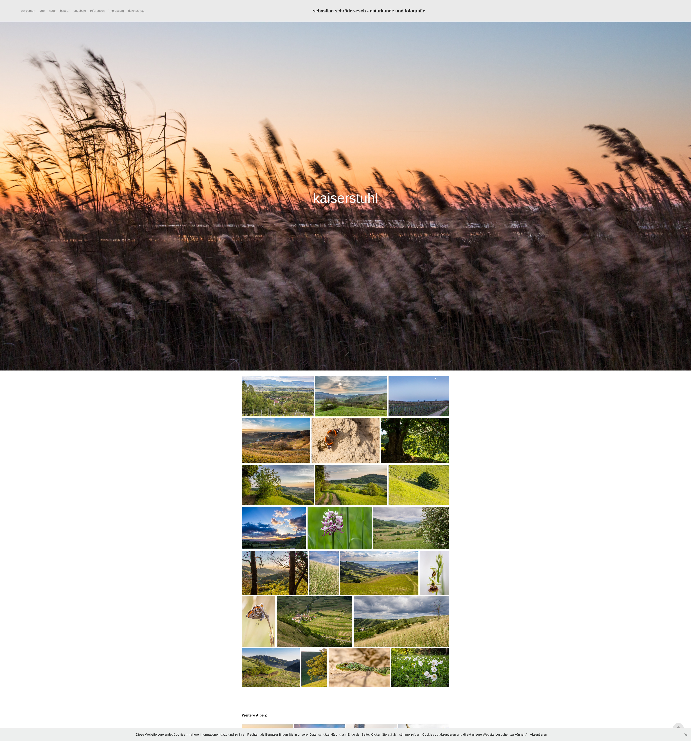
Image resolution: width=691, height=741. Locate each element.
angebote (80, 10)
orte (42, 10)
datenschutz (136, 10)
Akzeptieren (538, 734)
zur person (28, 10)
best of (64, 10)
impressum (116, 10)
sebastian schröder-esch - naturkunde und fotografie (369, 10)
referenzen (97, 10)
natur (52, 10)
